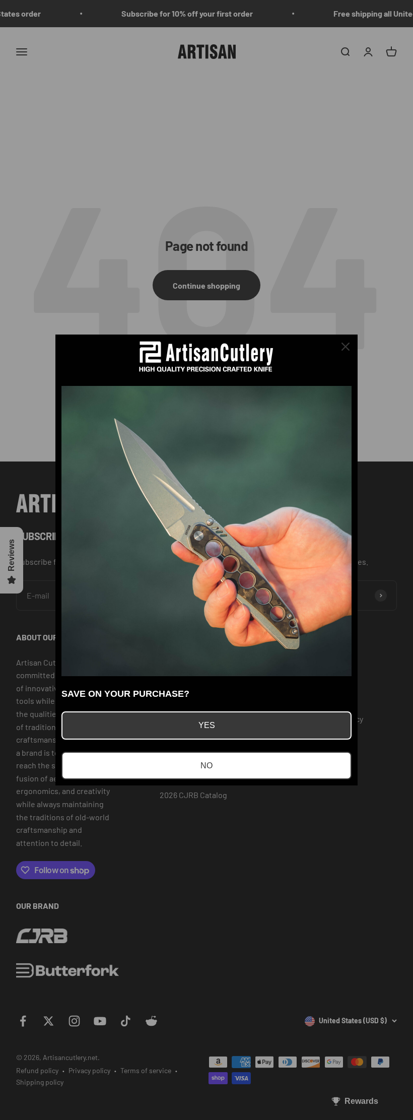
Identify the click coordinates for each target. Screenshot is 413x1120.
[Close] (345, 347)
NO (206, 765)
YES (206, 725)
